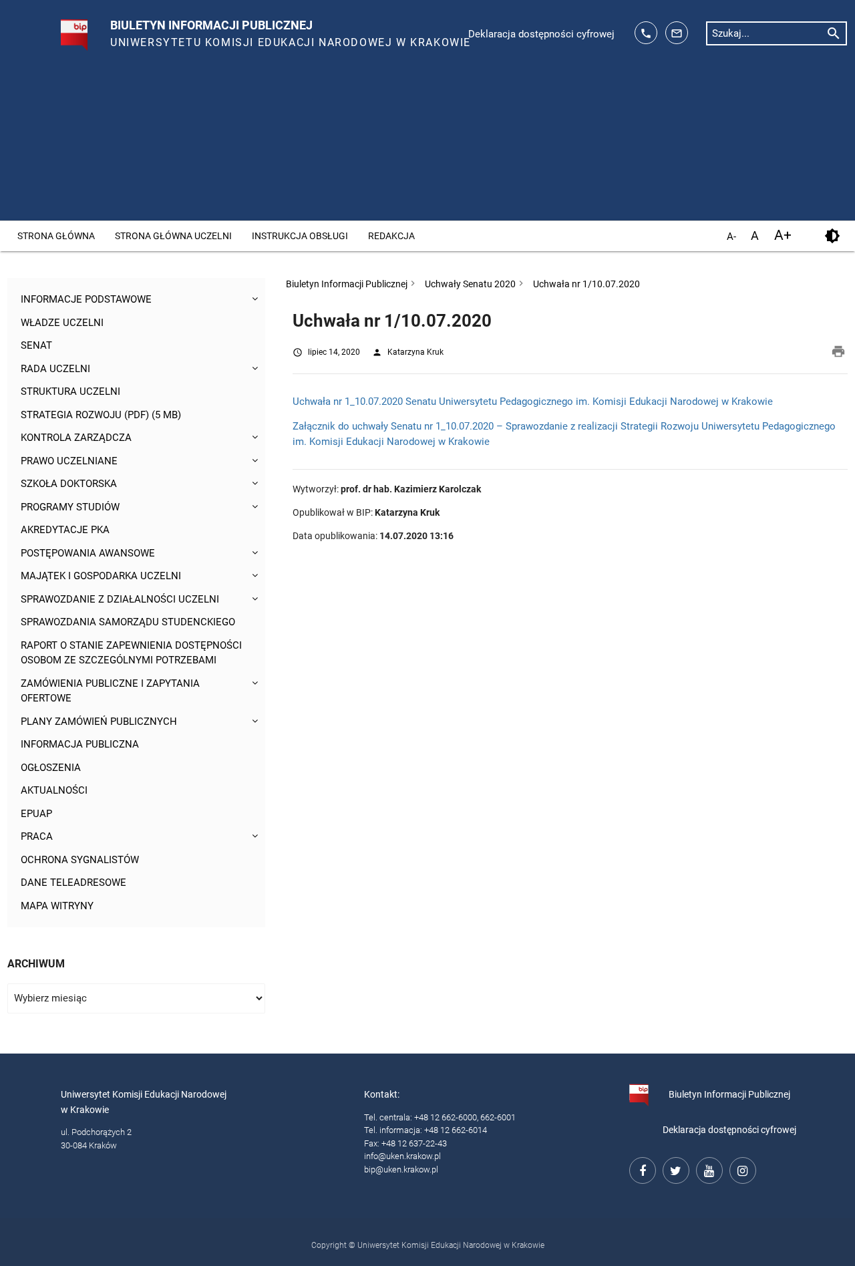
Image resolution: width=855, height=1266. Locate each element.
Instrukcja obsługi (300, 235)
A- (731, 237)
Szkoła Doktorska (69, 484)
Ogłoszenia (51, 768)
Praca (37, 836)
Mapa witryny (57, 906)
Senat (36, 345)
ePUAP (36, 814)
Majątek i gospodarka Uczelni (101, 576)
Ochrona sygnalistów (80, 860)
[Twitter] (674, 1168)
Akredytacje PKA (65, 530)
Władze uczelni (62, 323)
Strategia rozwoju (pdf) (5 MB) (101, 415)
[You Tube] (707, 1168)
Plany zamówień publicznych (99, 722)
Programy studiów (70, 507)
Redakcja (391, 235)
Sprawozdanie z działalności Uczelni (120, 599)
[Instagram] (740, 1168)
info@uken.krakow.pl (402, 1156)
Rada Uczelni (55, 369)
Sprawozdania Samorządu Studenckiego (128, 622)
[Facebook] (640, 1168)
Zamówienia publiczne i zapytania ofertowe (110, 691)
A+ (783, 235)
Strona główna (56, 235)
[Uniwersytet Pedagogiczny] (60, 29)
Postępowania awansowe (88, 553)
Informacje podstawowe (86, 299)
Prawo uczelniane (69, 461)
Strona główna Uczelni (173, 235)
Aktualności (54, 790)
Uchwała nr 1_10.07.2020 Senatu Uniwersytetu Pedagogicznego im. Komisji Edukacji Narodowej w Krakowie (533, 401)
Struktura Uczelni (70, 391)
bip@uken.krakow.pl (401, 1169)
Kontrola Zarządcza (76, 438)
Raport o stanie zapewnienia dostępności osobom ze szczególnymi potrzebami (131, 653)
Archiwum (36, 963)
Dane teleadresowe (73, 883)
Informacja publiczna (80, 744)
